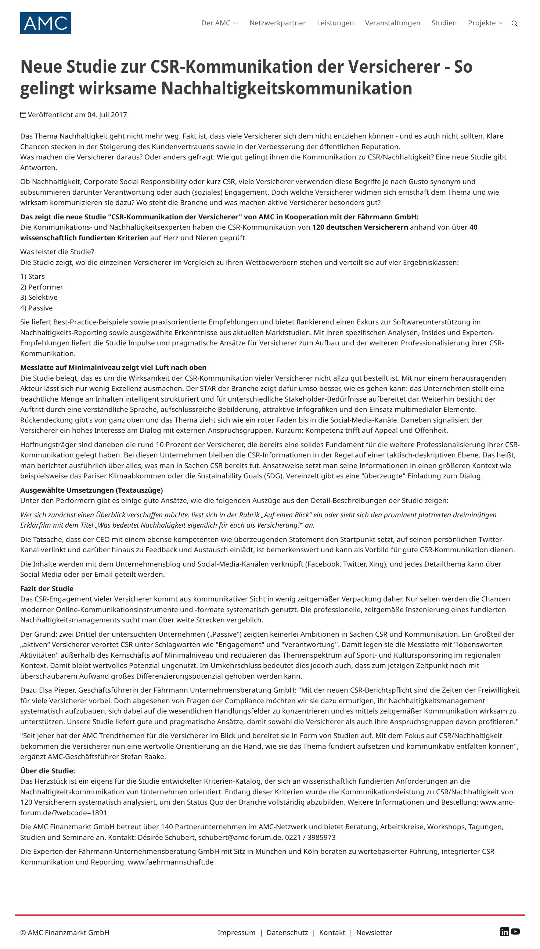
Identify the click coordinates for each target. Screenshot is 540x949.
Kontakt (332, 932)
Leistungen (335, 23)
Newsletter (374, 932)
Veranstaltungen (393, 23)
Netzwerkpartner (277, 23)
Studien (444, 23)
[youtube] (515, 933)
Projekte (482, 23)
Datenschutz (287, 932)
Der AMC (215, 23)
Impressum (237, 932)
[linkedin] (505, 933)
